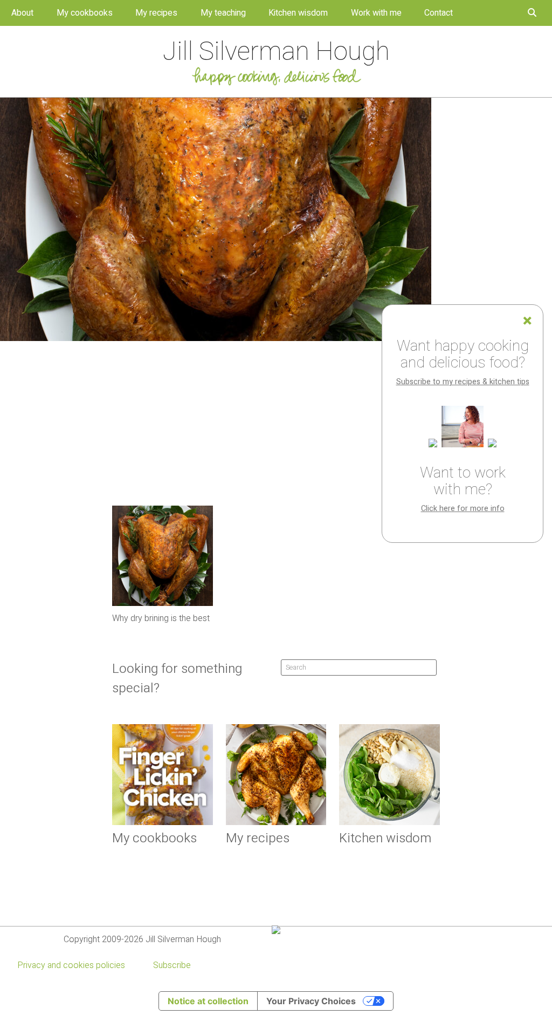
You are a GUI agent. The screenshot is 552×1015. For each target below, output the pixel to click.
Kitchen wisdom (298, 12)
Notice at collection (208, 1001)
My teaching (223, 12)
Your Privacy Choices (311, 1001)
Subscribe (172, 965)
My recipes (156, 12)
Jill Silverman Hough (276, 52)
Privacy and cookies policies (71, 965)
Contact (438, 12)
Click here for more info (463, 508)
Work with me (376, 12)
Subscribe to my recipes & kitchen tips (462, 381)
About (22, 12)
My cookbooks (85, 12)
